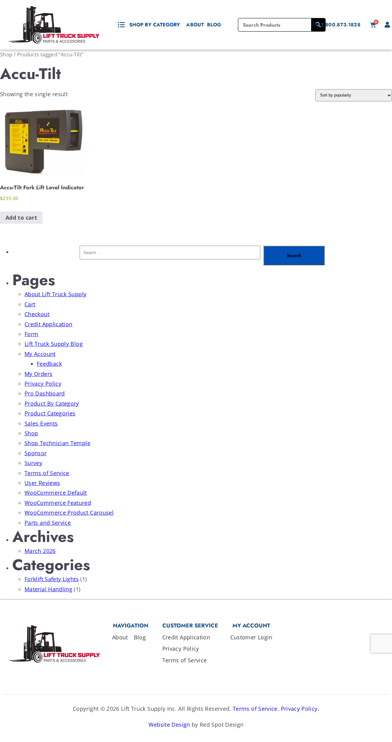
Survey (33, 463)
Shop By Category (154, 24)
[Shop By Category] (121, 24)
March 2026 (40, 551)
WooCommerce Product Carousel (69, 512)
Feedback (49, 363)
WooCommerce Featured (57, 502)
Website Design (169, 724)
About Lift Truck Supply (55, 294)
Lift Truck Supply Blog (53, 343)
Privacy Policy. (300, 708)
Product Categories (49, 413)
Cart (29, 304)
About (195, 25)
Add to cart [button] (21, 217)
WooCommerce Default (55, 492)
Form (31, 334)
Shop (6, 54)
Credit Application (48, 324)
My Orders (38, 373)
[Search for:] (170, 255)
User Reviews (42, 482)
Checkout (36, 314)
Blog (214, 25)
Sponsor (35, 453)
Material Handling (48, 589)
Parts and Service (47, 522)
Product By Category (51, 403)
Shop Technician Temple (57, 443)
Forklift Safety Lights (51, 579)
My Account (40, 354)
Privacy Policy (42, 383)
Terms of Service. (256, 708)
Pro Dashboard (44, 393)
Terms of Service (46, 473)
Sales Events (41, 423)
